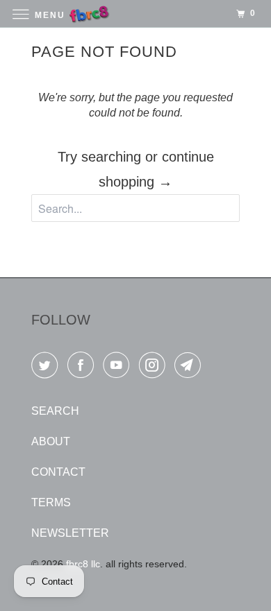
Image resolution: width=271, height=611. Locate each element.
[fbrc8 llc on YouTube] (119, 368)
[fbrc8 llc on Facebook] (83, 368)
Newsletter (70, 533)
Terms (51, 502)
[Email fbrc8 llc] (190, 368)
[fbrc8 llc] (136, 13)
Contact (58, 472)
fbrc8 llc (83, 563)
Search (55, 411)
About (50, 441)
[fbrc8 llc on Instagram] (155, 368)
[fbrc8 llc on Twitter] (47, 368)
